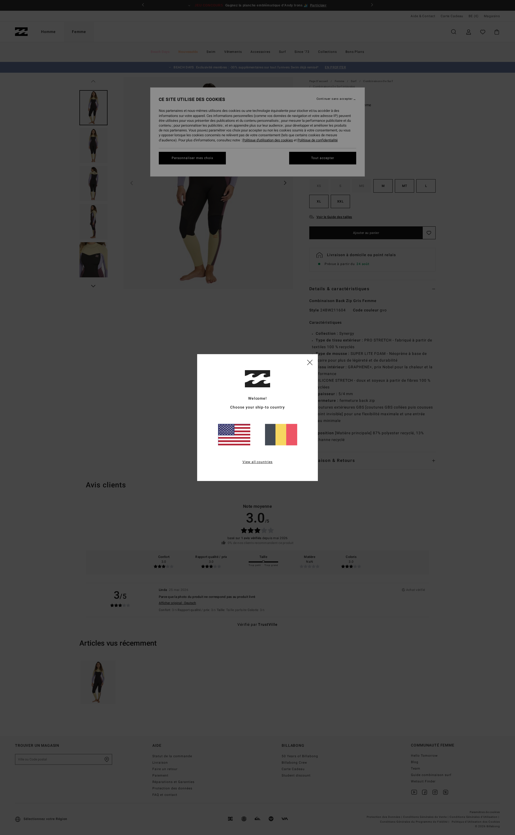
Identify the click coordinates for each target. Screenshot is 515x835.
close (309, 362)
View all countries (257, 461)
